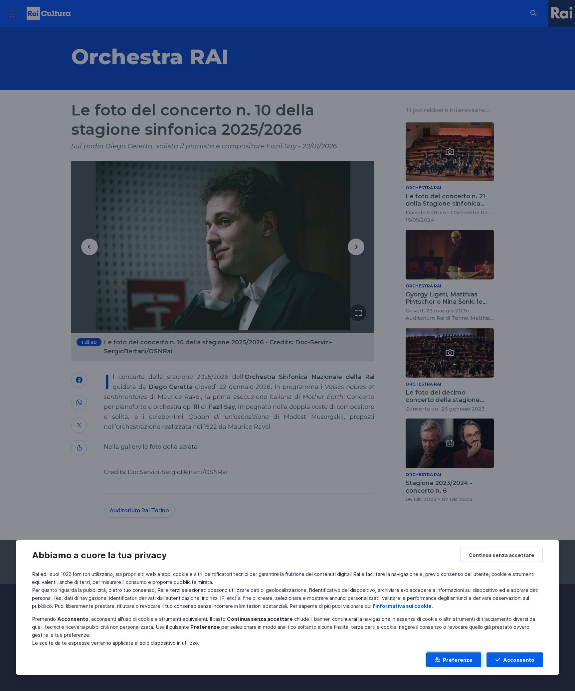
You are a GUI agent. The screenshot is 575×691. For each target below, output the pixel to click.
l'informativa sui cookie (402, 606)
